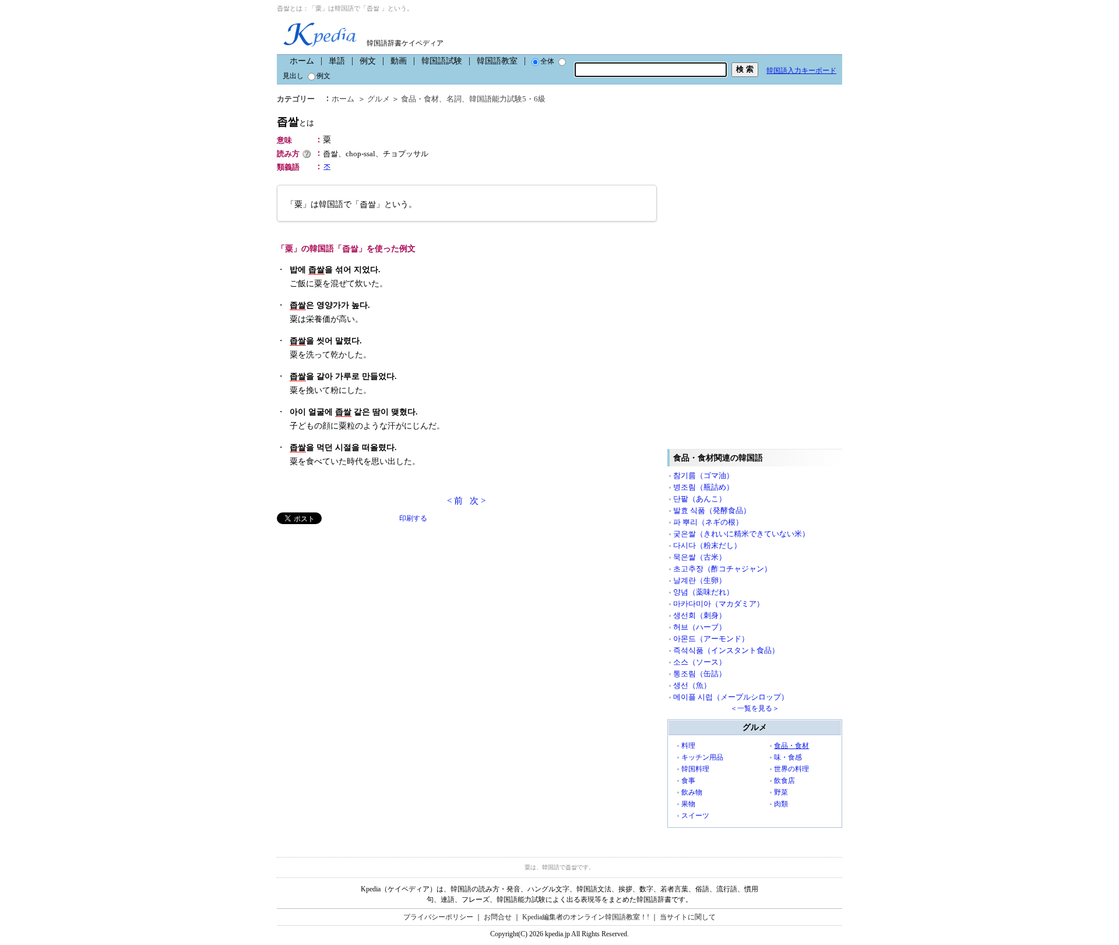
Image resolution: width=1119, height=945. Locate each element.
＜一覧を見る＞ (754, 708)
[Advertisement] (364, 606)
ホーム (302, 61)
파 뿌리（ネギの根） (708, 522)
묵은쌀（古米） (699, 557)
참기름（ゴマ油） (703, 475)
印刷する (413, 518)
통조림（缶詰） (699, 673)
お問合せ (498, 917)
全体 (547, 61)
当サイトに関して (688, 917)
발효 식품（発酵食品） (712, 510)
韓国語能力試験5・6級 (507, 98)
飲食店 (784, 781)
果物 (688, 804)
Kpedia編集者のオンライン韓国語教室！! (585, 917)
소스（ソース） (699, 662)
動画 (398, 61)
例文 (368, 61)
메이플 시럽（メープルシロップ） (731, 697)
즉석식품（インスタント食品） (726, 650)
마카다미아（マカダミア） (718, 603)
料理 (688, 746)
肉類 (781, 804)
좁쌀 (295, 121)
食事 (688, 781)
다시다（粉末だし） (707, 545)
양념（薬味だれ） (703, 592)
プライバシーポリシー (438, 917)
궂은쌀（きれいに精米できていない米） (741, 533)
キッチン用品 (702, 757)
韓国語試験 (441, 61)
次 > (477, 500)
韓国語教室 (497, 61)
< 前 (455, 500)
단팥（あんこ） (699, 498)
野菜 (781, 792)
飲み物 (691, 792)
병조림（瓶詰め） (703, 487)
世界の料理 (791, 769)
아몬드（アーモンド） (711, 638)
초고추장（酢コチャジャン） (722, 568)
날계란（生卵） (699, 580)
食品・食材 (420, 98)
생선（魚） (692, 685)
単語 (337, 61)
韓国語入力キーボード (801, 70)
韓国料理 (695, 769)
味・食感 (788, 757)
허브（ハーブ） (699, 627)
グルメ (378, 98)
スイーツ (695, 815)
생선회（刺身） (699, 615)
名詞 (454, 98)
